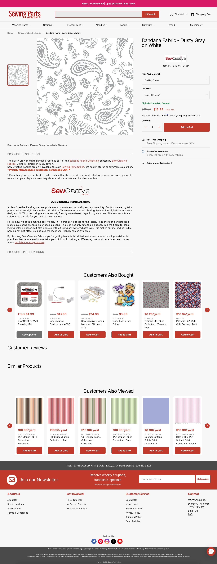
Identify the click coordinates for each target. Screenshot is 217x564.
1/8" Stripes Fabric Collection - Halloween (27, 440)
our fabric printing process (29, 242)
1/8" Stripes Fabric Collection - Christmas (91, 440)
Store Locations (15, 504)
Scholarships (14, 508)
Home (10, 33)
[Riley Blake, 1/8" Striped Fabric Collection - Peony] (187, 425)
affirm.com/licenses (133, 556)
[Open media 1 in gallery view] (126, 44)
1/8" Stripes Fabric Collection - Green (122, 439)
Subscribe (203, 479)
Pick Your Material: (151, 74)
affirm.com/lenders (124, 554)
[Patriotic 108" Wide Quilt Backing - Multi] (187, 309)
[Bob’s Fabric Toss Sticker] (124, 309)
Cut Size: (146, 88)
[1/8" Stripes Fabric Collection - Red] (61, 425)
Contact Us (131, 499)
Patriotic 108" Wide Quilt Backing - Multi (186, 323)
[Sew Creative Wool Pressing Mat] (29, 309)
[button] (200, 14)
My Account (131, 504)
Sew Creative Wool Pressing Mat (28, 323)
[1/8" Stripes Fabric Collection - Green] (124, 425)
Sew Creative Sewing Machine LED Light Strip (92, 324)
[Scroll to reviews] (176, 52)
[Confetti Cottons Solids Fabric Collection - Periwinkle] (156, 425)
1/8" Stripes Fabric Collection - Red (59, 439)
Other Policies (132, 521)
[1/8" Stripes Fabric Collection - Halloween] (29, 425)
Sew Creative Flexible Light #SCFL (60, 323)
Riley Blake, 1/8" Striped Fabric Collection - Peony (186, 440)
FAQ (190, 514)
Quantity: (146, 120)
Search (151, 14)
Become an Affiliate (77, 508)
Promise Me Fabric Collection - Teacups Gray (155, 324)
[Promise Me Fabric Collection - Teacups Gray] (156, 309)
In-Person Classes (76, 504)
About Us (12, 499)
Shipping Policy (133, 517)
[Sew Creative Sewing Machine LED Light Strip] (92, 309)
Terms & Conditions (17, 512)
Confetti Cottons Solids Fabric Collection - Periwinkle (153, 442)
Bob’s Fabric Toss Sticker (122, 323)
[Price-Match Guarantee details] (172, 163)
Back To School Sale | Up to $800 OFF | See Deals (108, 3)
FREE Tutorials (74, 499)
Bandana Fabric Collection (29, 33)
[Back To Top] (213, 560)
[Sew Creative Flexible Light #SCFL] (61, 309)
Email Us (193, 510)
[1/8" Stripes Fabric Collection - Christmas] (92, 425)
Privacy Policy (132, 512)
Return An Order (134, 508)
